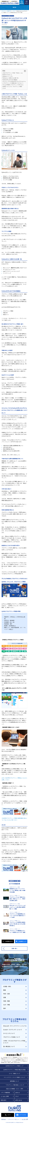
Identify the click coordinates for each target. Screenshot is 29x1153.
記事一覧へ (14, 948)
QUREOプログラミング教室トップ (14, 1066)
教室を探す (3, 1100)
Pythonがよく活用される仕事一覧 (10, 78)
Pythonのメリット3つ (7, 76)
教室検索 (22, 3)
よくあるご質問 (5, 1096)
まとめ (4, 88)
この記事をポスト (9, 941)
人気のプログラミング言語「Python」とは (12, 73)
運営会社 (3, 1119)
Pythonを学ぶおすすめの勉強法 (9, 79)
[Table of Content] (25, 71)
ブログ (17, 1096)
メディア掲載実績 (5, 1092)
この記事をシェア (22, 941)
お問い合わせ (18, 1100)
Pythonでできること (7, 74)
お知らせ (17, 1092)
